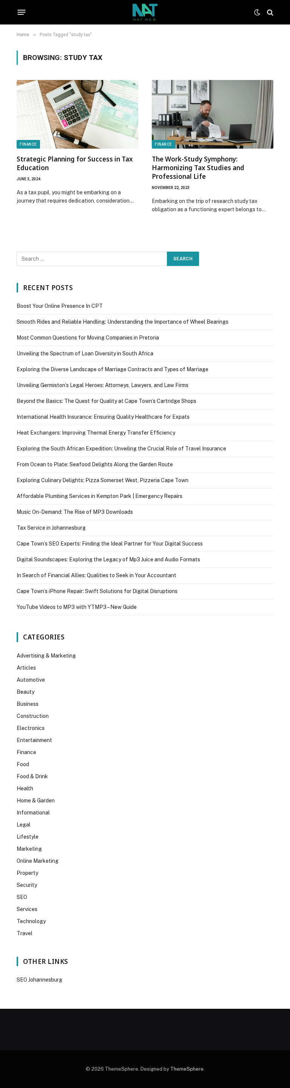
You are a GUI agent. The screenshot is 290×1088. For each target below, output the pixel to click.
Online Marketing (38, 861)
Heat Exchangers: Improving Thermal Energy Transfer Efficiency (96, 433)
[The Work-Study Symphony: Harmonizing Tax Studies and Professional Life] (212, 114)
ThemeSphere (187, 1069)
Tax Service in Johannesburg (51, 528)
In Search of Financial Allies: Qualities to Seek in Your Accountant (96, 575)
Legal (24, 825)
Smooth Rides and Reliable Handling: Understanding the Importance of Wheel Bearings (122, 322)
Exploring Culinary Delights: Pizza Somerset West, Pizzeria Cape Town (102, 480)
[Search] (269, 12)
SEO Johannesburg (39, 980)
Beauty (25, 692)
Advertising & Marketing (46, 656)
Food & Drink (32, 776)
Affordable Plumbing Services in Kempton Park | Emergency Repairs (99, 496)
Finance (28, 144)
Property (27, 873)
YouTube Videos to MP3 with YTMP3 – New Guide (77, 607)
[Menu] (22, 12)
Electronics (31, 728)
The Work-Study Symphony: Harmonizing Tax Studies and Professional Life (198, 168)
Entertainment (34, 740)
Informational (33, 813)
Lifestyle (28, 837)
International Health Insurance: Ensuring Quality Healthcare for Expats (103, 417)
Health (25, 788)
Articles (26, 668)
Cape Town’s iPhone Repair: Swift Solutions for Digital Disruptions (97, 591)
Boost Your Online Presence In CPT (60, 306)
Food (23, 764)
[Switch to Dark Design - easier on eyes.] (257, 12)
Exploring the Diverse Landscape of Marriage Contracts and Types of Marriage (112, 369)
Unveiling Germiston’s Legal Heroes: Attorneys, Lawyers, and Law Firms (102, 385)
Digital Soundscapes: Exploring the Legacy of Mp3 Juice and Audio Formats (108, 559)
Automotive (31, 680)
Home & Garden (36, 801)
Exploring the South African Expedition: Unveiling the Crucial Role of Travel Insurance (121, 449)
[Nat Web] (145, 12)
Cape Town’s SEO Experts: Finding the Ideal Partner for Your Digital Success (110, 544)
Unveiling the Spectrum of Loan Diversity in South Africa (85, 353)
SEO (22, 897)
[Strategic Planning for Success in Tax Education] (77, 114)
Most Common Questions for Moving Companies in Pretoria (88, 338)
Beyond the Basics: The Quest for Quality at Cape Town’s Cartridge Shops (106, 401)
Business (28, 704)
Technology (31, 921)
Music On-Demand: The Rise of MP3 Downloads (75, 512)
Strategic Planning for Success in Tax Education (75, 163)
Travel (24, 933)
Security (27, 885)
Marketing (29, 849)
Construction (33, 716)
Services (27, 909)
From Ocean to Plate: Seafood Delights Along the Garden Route (95, 464)
